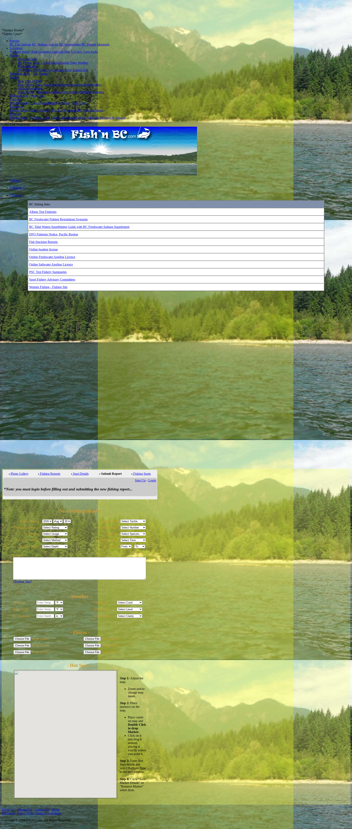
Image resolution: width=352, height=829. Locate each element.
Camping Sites (61, 51)
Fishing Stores (19, 117)
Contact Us (42, 809)
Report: (18, 555)
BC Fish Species (20, 44)
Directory (16, 114)
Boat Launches (41, 51)
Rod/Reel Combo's (91, 92)
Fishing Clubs (19, 110)
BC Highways (42, 70)
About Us (8, 809)
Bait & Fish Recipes (64, 110)
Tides (73, 62)
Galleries (15, 99)
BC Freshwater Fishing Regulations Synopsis (58, 219)
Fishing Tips (37, 95)
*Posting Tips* (22, 581)
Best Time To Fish (30, 81)
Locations (16, 48)
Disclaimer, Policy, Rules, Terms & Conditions (32, 813)
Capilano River (62, 70)
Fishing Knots (19, 95)
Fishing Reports (20, 73)
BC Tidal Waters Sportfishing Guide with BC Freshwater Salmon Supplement (79, 227)
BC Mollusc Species (45, 44)
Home (55, 809)
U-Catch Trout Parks (84, 51)
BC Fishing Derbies (90, 110)
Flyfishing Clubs (39, 117)
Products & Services (113, 117)
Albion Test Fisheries (42, 212)
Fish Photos (17, 103)
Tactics (14, 77)
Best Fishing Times (30, 84)
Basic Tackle (26, 92)
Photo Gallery (19, 473)
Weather (83, 62)
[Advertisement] (18, 363)
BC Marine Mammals (96, 44)
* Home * (16, 180)
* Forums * (17, 195)
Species (15, 40)
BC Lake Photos (36, 103)
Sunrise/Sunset (59, 62)
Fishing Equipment (30, 88)
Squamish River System (85, 84)
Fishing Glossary (39, 110)
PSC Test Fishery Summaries (48, 272)
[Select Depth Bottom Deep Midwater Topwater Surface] (55, 546)
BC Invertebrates (70, 44)
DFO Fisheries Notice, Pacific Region (53, 234)
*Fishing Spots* (20, 51)
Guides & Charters (63, 117)
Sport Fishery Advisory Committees (52, 279)
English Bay (80, 70)
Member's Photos (59, 103)
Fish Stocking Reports (43, 242)
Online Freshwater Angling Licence (52, 257)
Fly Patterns (71, 92)
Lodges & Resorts (87, 117)
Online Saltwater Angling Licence (51, 264)
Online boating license (43, 249)
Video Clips (78, 103)
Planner (15, 55)
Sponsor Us (24, 809)
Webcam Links (27, 66)
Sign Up (140, 480)
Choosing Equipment (49, 92)
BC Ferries (25, 62)
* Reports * (17, 188)
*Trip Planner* (40, 73)
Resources (16, 106)
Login (152, 480)
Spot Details (80, 473)
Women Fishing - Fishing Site (48, 287)
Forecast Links (27, 59)
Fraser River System (56, 84)
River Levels (41, 62)
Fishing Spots (141, 473)
